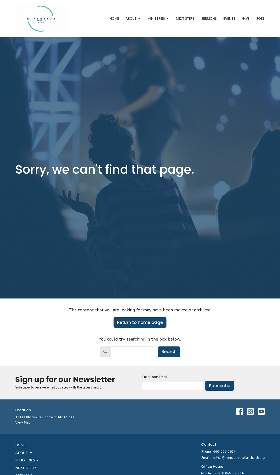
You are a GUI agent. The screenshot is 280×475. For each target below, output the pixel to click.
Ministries (156, 18)
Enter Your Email (154, 377)
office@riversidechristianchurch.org (239, 458)
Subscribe (219, 386)
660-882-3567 (224, 451)
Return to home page (140, 322)
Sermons (209, 18)
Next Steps (185, 18)
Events (229, 18)
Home (114, 18)
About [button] (21, 452)
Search (169, 351)
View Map (22, 422)
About (131, 18)
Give (246, 18)
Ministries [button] (25, 460)
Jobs (260, 18)
